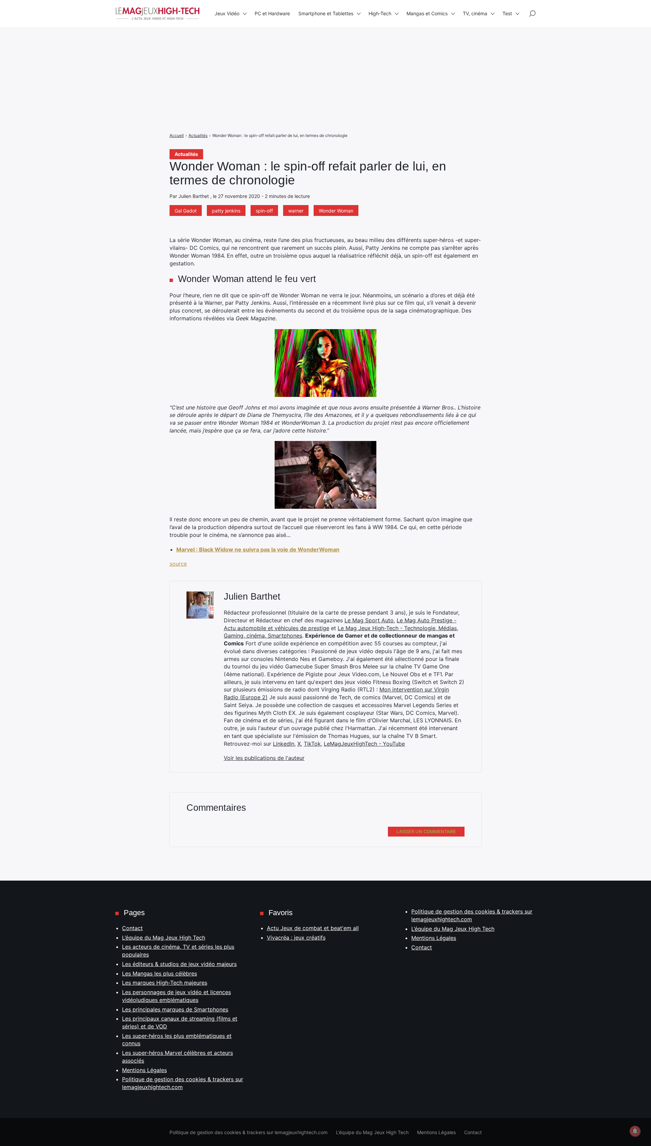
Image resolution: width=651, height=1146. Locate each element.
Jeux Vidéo (227, 13)
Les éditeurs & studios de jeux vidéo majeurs (179, 964)
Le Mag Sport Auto (369, 620)
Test (507, 13)
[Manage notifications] (635, 1131)
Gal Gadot (186, 211)
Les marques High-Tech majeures (164, 982)
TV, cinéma (475, 13)
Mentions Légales (144, 1070)
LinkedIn (283, 743)
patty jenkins (226, 211)
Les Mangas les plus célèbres (159, 973)
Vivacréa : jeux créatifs (296, 937)
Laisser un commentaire (426, 831)
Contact (132, 928)
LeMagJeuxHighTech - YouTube (364, 743)
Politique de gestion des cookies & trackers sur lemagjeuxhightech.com (249, 1132)
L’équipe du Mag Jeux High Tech (163, 937)
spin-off (264, 211)
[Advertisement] (203, 47)
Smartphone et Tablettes (325, 13)
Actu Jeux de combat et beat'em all (313, 928)
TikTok (312, 743)
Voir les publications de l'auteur (264, 758)
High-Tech (380, 13)
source (178, 563)
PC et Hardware (272, 13)
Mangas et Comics (427, 13)
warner (295, 211)
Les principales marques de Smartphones (175, 1009)
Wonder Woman (336, 211)
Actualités (186, 154)
